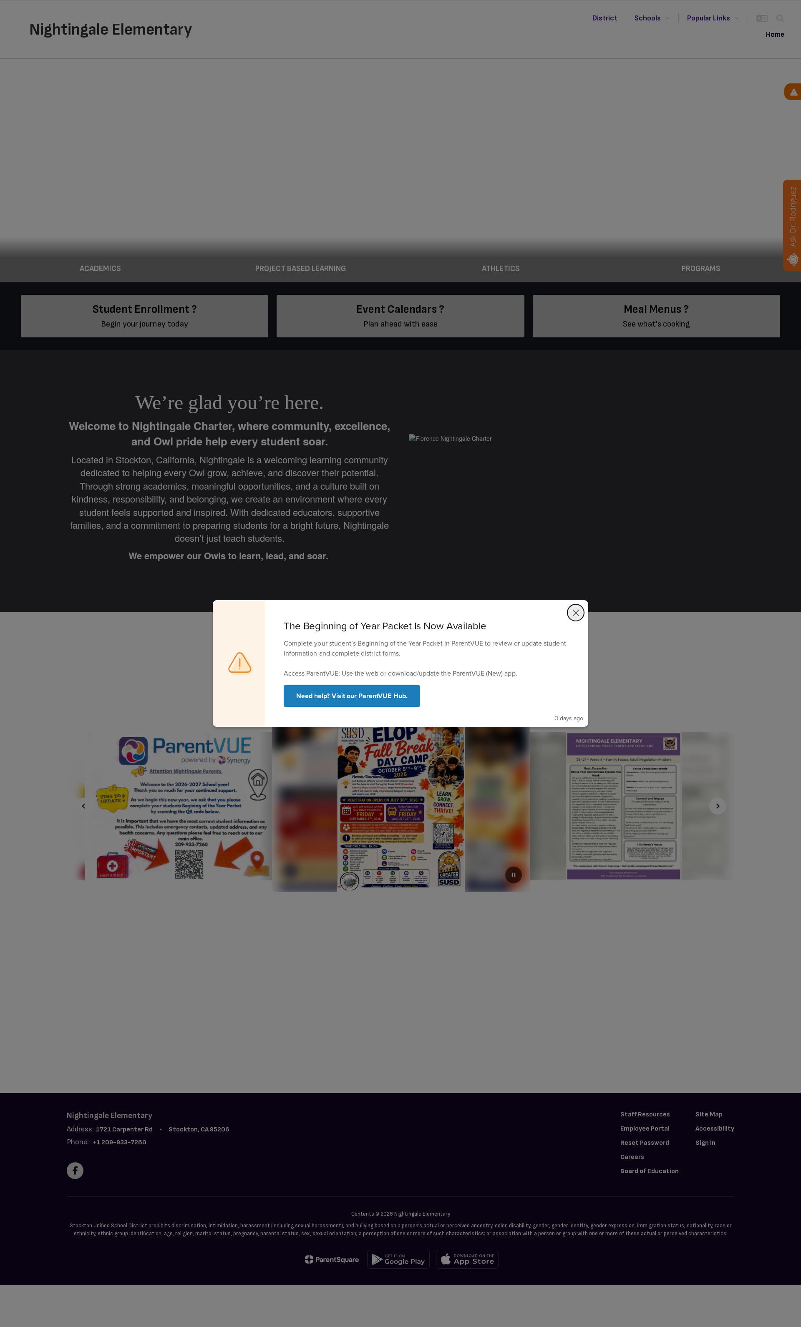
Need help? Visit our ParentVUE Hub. (352, 696)
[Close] (575, 612)
